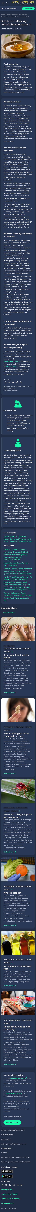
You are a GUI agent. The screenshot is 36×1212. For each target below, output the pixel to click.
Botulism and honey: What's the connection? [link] (15, 17)
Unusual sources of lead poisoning (17, 1028)
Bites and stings (21, 808)
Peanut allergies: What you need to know (16, 735)
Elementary (26, 648)
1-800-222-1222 (11, 366)
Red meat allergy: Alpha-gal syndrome (17, 816)
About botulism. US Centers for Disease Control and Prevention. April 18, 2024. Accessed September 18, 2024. (18, 539)
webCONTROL (11, 361)
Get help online (28, 8)
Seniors (6, 730)
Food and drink (7, 29)
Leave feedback (7, 1203)
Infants (18, 29)
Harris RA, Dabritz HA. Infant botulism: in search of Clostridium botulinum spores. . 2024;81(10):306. (17, 571)
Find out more (8, 692)
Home (3, 14)
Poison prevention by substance (17, 14)
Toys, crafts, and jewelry (12, 648)
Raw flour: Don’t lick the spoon (16, 656)
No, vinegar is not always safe (17, 967)
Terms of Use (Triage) (9, 1194)
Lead (5, 1020)
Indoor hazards (14, 1020)
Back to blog (8, 612)
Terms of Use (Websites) (10, 1199)
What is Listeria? (12, 892)
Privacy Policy (6, 1189)
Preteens (7, 651)
